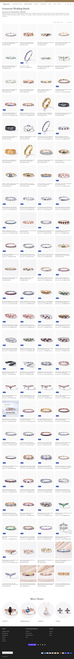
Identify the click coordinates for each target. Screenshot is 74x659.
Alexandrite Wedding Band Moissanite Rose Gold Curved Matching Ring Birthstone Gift (27, 396)
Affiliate (50, 633)
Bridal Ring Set (5, 633)
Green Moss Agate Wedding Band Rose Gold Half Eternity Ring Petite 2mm (63, 419)
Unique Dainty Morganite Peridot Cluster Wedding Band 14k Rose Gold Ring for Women (28, 325)
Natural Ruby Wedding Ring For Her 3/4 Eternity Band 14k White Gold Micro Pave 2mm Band (10, 302)
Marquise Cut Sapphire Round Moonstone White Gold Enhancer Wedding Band (28, 137)
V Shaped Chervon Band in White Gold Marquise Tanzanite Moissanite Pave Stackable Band (10, 584)
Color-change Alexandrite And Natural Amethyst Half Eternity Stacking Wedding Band (10, 43)
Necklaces (40, 621)
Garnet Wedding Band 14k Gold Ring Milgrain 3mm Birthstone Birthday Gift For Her (63, 231)
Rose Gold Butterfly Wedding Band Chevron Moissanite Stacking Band (27, 561)
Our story (51, 631)
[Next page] (40, 591)
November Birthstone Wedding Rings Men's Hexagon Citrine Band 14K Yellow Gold (9, 160)
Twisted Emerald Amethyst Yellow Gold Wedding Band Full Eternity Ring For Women (10, 513)
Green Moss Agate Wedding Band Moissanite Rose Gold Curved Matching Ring (45, 396)
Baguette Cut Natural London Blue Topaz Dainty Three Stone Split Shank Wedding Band (10, 184)
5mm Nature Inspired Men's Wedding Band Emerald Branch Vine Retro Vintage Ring (45, 113)
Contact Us (28, 631)
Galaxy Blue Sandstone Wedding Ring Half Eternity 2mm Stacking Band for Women (45, 443)
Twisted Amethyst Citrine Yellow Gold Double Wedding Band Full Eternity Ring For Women (27, 466)
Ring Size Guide (29, 633)
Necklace (4, 637)
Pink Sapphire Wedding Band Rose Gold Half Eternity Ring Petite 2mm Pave (27, 419)
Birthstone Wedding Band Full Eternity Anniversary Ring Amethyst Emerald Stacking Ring (10, 231)
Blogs (50, 635)
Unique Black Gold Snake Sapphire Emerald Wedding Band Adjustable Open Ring (9, 372)
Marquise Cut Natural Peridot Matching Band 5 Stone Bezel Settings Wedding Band (63, 66)
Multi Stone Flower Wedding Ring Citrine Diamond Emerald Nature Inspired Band (27, 43)
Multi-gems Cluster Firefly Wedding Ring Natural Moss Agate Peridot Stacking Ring (46, 66)
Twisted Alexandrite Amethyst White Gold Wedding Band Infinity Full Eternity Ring (45, 466)
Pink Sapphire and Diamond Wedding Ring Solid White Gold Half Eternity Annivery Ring (46, 231)
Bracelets (4, 640)
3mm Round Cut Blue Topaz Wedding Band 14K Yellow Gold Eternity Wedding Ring (46, 160)
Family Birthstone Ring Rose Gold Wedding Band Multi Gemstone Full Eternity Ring (27, 490)
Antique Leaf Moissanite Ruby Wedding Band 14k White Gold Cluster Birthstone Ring (45, 325)
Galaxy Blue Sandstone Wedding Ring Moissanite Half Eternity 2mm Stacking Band (27, 443)
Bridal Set (5, 621)
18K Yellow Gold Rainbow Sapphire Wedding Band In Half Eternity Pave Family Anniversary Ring (28, 584)
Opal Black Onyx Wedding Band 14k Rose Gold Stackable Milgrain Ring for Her (10, 255)
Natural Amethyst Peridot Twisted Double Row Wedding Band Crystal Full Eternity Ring (45, 372)
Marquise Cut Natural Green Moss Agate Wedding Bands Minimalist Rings (27, 278)
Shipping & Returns (29, 635)
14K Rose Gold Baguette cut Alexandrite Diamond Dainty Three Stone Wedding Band (27, 184)
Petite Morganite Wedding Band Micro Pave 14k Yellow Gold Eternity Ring (63, 90)
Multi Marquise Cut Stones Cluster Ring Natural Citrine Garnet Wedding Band (46, 43)
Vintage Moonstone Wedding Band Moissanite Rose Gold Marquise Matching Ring (63, 372)
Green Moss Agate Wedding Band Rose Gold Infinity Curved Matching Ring (63, 396)
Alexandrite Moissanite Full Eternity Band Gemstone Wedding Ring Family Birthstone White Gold (9, 208)
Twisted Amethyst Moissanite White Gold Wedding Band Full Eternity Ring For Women (63, 490)
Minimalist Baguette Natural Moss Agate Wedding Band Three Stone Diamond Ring (62, 255)
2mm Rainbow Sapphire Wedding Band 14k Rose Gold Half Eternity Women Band (9, 113)
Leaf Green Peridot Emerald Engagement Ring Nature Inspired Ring (45, 561)
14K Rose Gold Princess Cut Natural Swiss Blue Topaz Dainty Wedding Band (45, 184)
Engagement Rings (24, 621)
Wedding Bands (5, 635)
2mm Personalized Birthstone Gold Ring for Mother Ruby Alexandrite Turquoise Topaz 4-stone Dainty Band (63, 208)
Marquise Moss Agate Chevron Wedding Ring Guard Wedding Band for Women (63, 537)
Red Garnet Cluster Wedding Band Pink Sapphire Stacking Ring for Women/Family (9, 490)
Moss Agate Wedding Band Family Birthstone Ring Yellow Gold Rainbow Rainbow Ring (45, 419)
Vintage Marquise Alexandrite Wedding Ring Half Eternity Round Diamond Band (9, 278)
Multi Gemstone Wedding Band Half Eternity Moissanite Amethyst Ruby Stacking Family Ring (45, 537)
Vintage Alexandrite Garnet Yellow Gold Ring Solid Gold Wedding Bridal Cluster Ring (63, 325)
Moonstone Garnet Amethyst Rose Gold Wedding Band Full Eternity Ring (27, 513)
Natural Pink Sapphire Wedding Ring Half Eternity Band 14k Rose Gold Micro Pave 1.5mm (62, 278)
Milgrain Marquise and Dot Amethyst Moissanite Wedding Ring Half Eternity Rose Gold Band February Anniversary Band (46, 584)
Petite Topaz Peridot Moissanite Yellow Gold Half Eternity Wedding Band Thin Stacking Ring (63, 466)
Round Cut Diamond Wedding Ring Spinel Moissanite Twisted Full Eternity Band (27, 90)
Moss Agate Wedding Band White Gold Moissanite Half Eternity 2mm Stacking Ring (9, 443)
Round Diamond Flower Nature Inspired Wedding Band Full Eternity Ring (28, 231)
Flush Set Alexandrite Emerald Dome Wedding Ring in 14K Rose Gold (63, 160)
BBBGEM (6, 656)
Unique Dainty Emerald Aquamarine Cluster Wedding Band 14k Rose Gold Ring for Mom (27, 349)
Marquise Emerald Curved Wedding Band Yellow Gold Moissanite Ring (63, 513)
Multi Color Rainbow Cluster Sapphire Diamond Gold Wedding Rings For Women (10, 561)
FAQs (27, 637)
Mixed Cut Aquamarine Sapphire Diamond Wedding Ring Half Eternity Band (45, 90)
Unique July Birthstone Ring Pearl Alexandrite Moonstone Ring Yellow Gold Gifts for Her (45, 278)
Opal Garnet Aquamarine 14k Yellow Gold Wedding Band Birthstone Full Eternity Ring (27, 113)
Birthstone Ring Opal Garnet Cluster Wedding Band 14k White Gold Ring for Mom (45, 349)
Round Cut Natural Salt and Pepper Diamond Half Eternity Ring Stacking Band (63, 43)
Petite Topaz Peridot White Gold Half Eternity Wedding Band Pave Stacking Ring (63, 443)
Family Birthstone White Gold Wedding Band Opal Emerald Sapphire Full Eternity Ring (45, 490)
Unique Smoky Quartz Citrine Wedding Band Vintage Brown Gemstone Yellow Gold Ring (45, 302)
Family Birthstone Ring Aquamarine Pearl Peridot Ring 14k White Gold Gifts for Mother (27, 255)
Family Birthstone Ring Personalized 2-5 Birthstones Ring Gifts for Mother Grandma (9, 419)
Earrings (58, 621)
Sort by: (54, 22)
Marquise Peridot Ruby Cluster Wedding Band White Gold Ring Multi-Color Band (45, 513)
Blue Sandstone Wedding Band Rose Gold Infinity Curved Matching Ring (9, 396)
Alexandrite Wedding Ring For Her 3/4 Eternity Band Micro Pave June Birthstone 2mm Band (28, 302)
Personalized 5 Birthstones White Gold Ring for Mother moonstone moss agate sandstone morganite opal (46, 255)
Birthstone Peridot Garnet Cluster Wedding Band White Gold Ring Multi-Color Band (62, 349)
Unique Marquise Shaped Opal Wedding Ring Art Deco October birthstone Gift (63, 184)
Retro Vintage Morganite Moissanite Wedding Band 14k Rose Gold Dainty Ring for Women (10, 325)
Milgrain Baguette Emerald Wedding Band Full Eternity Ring (10, 537)
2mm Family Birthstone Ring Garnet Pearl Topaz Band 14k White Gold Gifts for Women (45, 208)
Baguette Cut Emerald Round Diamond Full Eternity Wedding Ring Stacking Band (9, 66)
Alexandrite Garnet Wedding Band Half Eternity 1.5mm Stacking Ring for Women (10, 466)
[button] (18, 4)
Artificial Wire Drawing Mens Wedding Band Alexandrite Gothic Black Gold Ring (9, 137)
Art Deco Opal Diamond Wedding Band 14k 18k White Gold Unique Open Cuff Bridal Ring (28, 208)
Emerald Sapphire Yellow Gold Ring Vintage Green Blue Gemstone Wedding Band (62, 302)
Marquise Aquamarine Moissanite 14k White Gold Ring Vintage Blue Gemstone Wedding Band (9, 349)
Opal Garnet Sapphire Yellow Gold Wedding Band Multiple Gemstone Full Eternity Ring (27, 537)
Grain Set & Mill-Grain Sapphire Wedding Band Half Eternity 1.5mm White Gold (63, 561)
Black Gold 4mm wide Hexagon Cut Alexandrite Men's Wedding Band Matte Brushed (63, 113)
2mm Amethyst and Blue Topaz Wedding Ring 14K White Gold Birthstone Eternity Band (45, 137)
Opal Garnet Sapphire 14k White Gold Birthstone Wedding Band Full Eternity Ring (62, 137)
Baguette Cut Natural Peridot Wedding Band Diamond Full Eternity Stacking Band (9, 90)
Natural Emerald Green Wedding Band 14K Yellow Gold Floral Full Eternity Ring (27, 160)
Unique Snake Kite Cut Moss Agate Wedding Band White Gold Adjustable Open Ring (27, 372)
